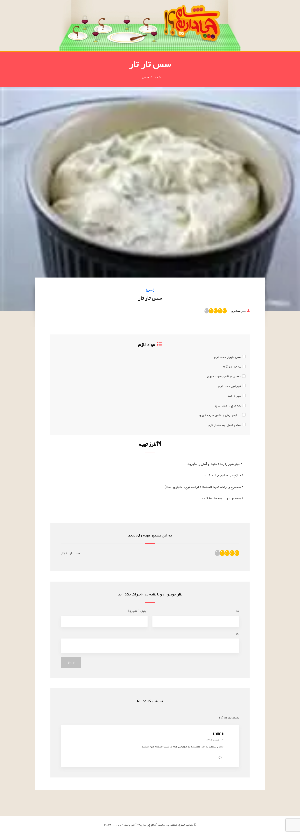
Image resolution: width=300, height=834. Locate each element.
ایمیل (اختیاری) (138, 611)
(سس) (150, 290)
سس (145, 77)
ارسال (71, 662)
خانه (157, 77)
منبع (238, 311)
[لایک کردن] (220, 757)
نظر (237, 633)
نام (237, 611)
